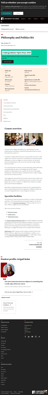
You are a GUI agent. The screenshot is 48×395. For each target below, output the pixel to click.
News (2, 356)
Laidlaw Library (11, 214)
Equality (2, 351)
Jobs (2, 367)
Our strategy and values (5, 349)
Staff (29, 18)
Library (2, 373)
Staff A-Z (2, 382)
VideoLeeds (3, 380)
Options (18, 13)
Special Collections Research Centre (16, 220)
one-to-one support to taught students (18, 235)
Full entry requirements (30, 85)
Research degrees (4, 329)
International (3, 331)
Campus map (3, 341)
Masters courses (20, 29)
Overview (6, 99)
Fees (5, 115)
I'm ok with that (6, 13)
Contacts (2, 384)
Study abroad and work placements (11, 109)
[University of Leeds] (39, 392)
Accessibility (20, 391)
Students (23, 18)
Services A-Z (3, 371)
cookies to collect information (12, 6)
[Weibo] (39, 337)
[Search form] (1, 21)
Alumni (42, 18)
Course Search (5, 25)
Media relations (4, 378)
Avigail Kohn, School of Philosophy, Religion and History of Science (18, 286)
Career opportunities (8, 106)
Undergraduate (4, 325)
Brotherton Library (12, 212)
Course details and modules (10, 103)
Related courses (7, 121)
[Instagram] (36, 337)
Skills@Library (8, 231)
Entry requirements (8, 112)
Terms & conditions (5, 393)
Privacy (15, 391)
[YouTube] (32, 337)
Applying (5, 118)
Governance (3, 347)
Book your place (7, 61)
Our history (3, 343)
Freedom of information (15, 393)
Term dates (3, 369)
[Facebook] (25, 337)
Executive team (4, 353)
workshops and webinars (19, 203)
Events (2, 358)
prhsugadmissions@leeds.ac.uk (32, 89)
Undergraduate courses (7, 29)
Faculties (35, 18)
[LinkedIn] (29, 337)
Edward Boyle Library (13, 216)
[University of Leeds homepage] (10, 19)
